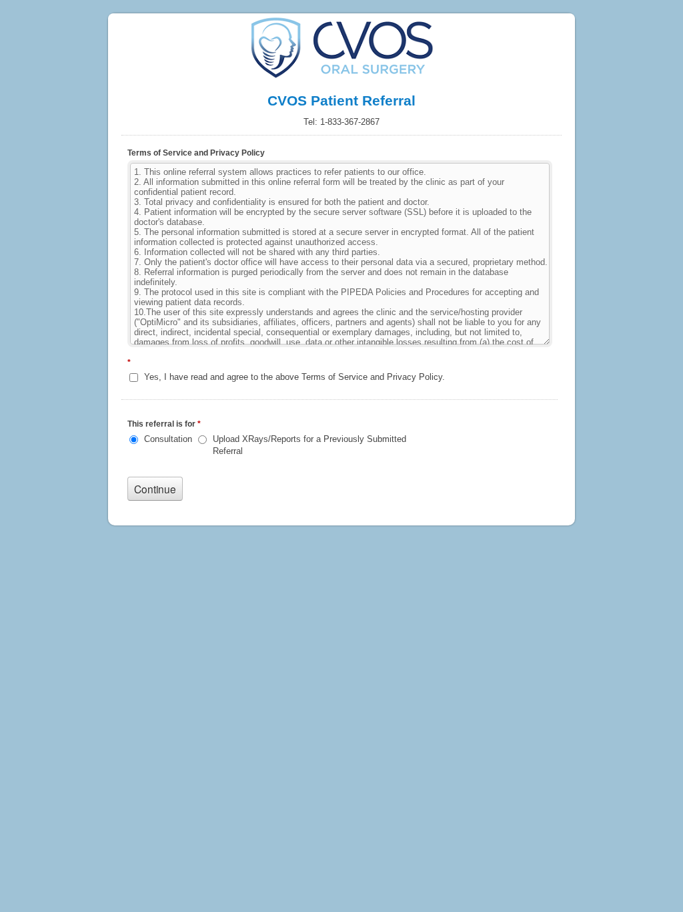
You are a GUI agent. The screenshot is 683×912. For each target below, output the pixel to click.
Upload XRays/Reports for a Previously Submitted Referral (309, 445)
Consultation (168, 439)
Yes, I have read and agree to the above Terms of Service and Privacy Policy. (294, 377)
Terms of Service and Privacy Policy (196, 153)
